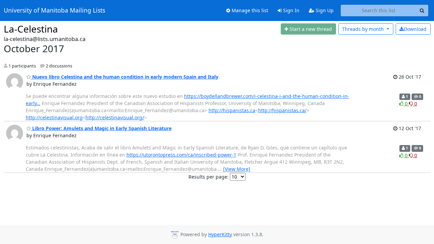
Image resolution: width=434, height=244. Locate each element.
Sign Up (324, 10)
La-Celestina (31, 28)
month (363, 29)
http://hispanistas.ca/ (282, 110)
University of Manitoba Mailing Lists (54, 10)
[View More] (236, 169)
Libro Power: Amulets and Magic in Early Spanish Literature (101, 128)
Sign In (290, 10)
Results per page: (209, 177)
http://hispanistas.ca (232, 110)
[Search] (422, 10)
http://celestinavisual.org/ (114, 117)
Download (415, 29)
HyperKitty (220, 234)
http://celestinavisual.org (54, 117)
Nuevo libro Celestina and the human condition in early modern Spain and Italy (124, 77)
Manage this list (249, 10)
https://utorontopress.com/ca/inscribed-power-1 (181, 154)
